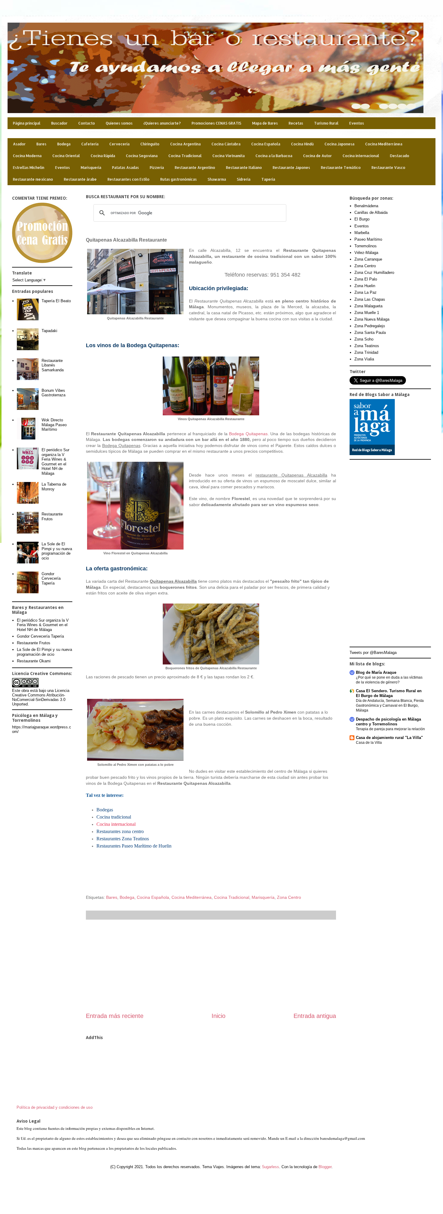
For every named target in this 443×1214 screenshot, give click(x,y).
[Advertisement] (211, 965)
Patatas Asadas (125, 167)
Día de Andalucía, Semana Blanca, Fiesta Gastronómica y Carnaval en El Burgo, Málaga (390, 705)
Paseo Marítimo (368, 239)
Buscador (59, 123)
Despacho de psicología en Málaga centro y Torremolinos (388, 721)
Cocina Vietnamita (228, 156)
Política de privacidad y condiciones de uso (55, 1107)
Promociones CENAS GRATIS (216, 123)
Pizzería (157, 167)
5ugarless (270, 1167)
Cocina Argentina (185, 144)
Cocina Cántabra (226, 144)
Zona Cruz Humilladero (374, 272)
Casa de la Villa (369, 742)
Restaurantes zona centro (120, 831)
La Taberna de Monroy (54, 486)
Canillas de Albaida (371, 212)
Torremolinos (365, 246)
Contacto (86, 123)
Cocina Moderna (27, 156)
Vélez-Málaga (366, 252)
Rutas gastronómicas (178, 179)
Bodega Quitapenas (248, 433)
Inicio (218, 1016)
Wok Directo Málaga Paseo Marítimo (54, 425)
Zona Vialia (364, 359)
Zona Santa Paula (370, 332)
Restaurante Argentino (195, 167)
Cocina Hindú (302, 144)
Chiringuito (149, 144)
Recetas (296, 123)
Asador (19, 144)
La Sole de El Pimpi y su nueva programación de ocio (57, 551)
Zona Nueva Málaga (371, 319)
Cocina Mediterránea (383, 144)
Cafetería (90, 144)
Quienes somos (119, 123)
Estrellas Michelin (28, 167)
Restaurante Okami (34, 661)
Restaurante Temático (341, 167)
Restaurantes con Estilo (128, 179)
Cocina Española (265, 144)
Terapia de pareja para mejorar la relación (390, 729)
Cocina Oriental (66, 156)
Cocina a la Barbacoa (274, 156)
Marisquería (91, 167)
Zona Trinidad (366, 352)
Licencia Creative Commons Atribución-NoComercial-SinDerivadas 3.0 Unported (40, 697)
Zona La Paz (365, 292)
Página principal (26, 123)
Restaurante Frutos (52, 516)
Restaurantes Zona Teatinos (122, 838)
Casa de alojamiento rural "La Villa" (389, 737)
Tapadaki (49, 330)
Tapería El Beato (56, 301)
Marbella (361, 232)
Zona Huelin (364, 286)
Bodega (64, 144)
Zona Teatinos (366, 346)
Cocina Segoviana (142, 156)
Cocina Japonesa (339, 144)
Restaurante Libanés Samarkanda (53, 365)
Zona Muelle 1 (366, 312)
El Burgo (361, 219)
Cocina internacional (361, 156)
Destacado (399, 156)
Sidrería (243, 179)
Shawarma (217, 179)
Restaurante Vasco (388, 167)
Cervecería (119, 144)
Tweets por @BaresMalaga (373, 652)
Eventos (356, 123)
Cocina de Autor (317, 156)
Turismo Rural (326, 123)
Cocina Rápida (103, 156)
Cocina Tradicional (185, 156)
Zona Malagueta (368, 306)
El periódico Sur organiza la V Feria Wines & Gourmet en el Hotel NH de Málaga (55, 462)
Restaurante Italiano (244, 167)
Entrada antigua (315, 1016)
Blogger (325, 1167)
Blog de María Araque (376, 672)
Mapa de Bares (265, 123)
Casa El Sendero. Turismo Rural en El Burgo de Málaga (389, 693)
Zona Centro (289, 897)
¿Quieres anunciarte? (162, 123)
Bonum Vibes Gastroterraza (53, 393)
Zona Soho (363, 339)
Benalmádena (366, 206)
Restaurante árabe (80, 179)
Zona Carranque (368, 259)
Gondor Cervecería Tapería (51, 578)
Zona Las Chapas (369, 299)
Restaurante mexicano (33, 179)
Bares (41, 144)
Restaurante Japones (291, 167)
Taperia (268, 179)
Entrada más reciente (114, 1016)
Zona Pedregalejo (369, 326)
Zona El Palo (365, 279)
